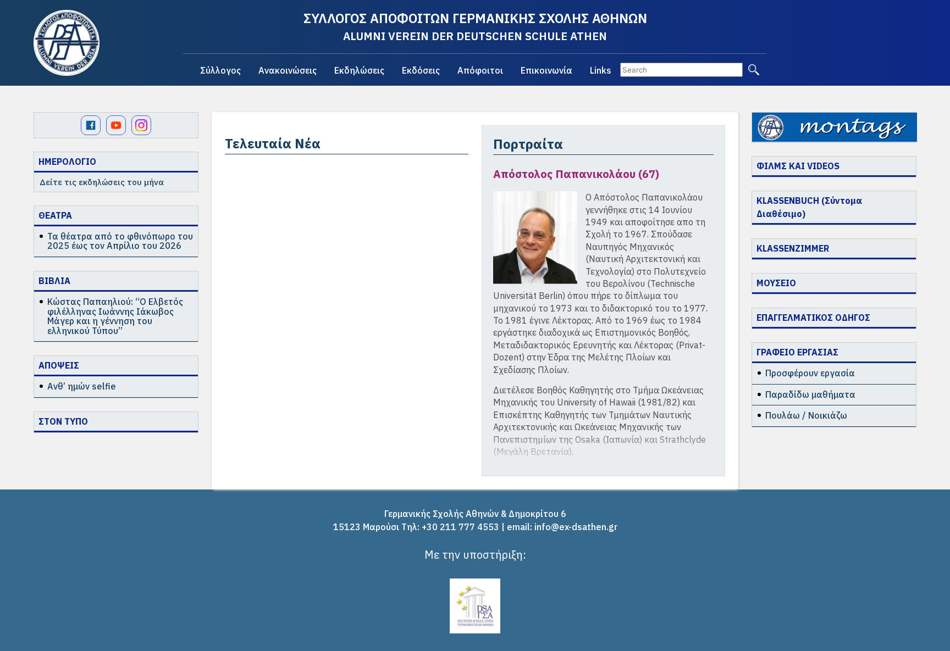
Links (600, 70)
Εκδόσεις (421, 70)
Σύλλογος (220, 70)
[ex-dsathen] (67, 43)
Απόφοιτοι (480, 70)
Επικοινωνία (546, 70)
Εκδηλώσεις (359, 70)
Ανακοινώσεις (287, 70)
